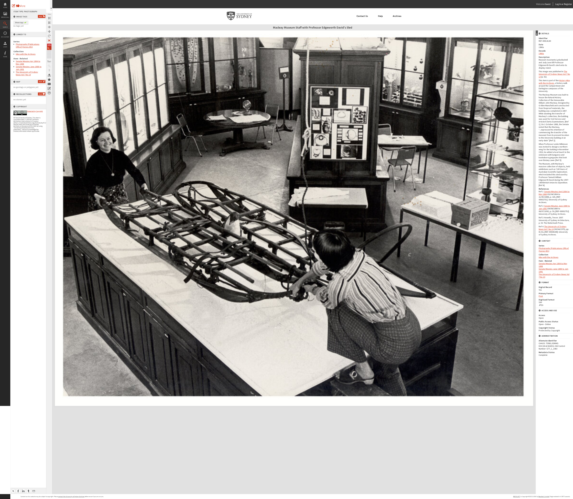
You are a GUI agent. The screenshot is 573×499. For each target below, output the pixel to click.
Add (40, 16)
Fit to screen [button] (49, 22)
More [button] (5, 57)
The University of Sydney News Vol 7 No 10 (27, 73)
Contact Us (362, 16)
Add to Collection (49, 79)
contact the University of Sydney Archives (71, 497)
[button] (49, 48)
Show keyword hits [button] (49, 66)
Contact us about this (49, 84)
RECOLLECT (516, 497)
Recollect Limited (543, 497)
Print (541, 296)
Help (380, 16)
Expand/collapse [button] (537, 33)
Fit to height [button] (49, 31)
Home (5, 7)
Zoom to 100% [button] (49, 40)
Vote (21, 5)
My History (5, 37)
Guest (548, 4)
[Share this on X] (13, 489)
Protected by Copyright (35, 111)
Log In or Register (558, 4)
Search (5, 27)
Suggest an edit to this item (13, 5)
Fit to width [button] (49, 27)
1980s (541, 53)
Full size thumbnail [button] (49, 18)
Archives (397, 16)
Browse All (5, 17)
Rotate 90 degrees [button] (49, 36)
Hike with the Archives (26, 54)
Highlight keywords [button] (49, 70)
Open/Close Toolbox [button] (51, 5)
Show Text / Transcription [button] (49, 61)
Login (5, 47)
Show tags (19, 22)
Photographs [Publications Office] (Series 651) (27, 45)
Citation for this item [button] (49, 93)
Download (49, 75)
